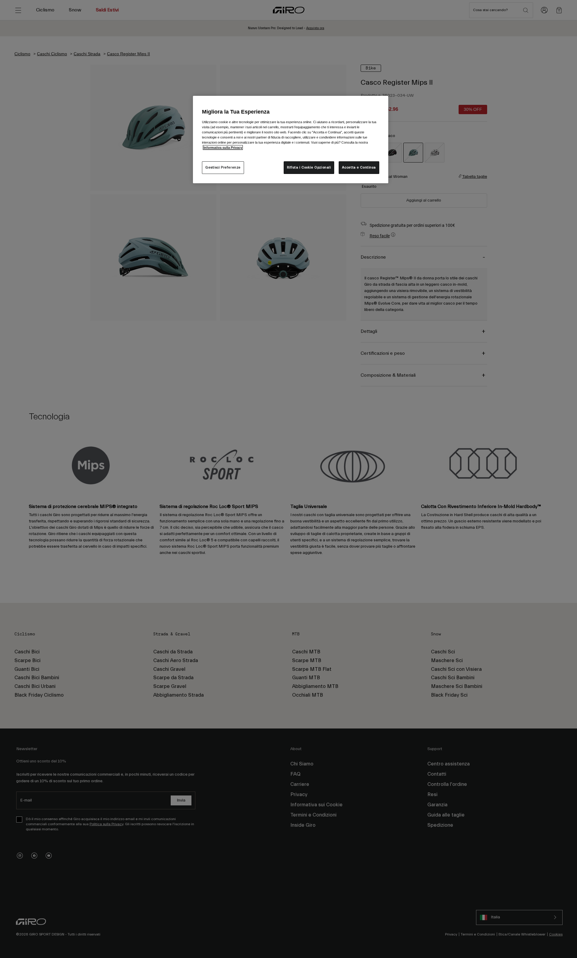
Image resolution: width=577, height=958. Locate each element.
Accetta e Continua (359, 167)
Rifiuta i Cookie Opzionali (309, 167)
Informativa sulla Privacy (222, 147)
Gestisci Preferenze (223, 167)
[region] (290, 139)
